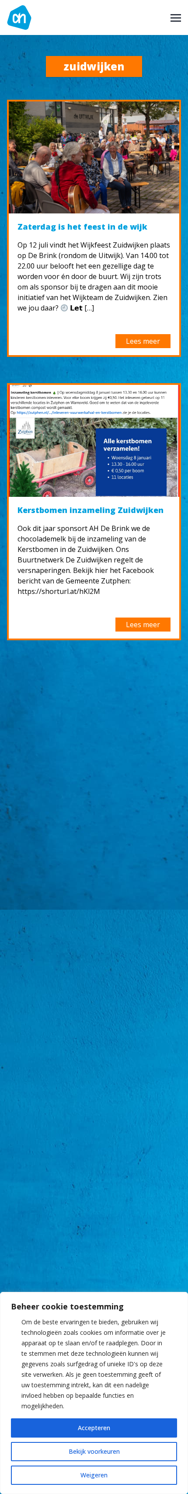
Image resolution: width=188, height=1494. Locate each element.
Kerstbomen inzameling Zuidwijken (90, 510)
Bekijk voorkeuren (94, 1451)
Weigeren (94, 1475)
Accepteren (94, 1428)
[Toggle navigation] (176, 17)
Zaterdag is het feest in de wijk (82, 226)
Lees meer (143, 341)
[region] (94, 1393)
